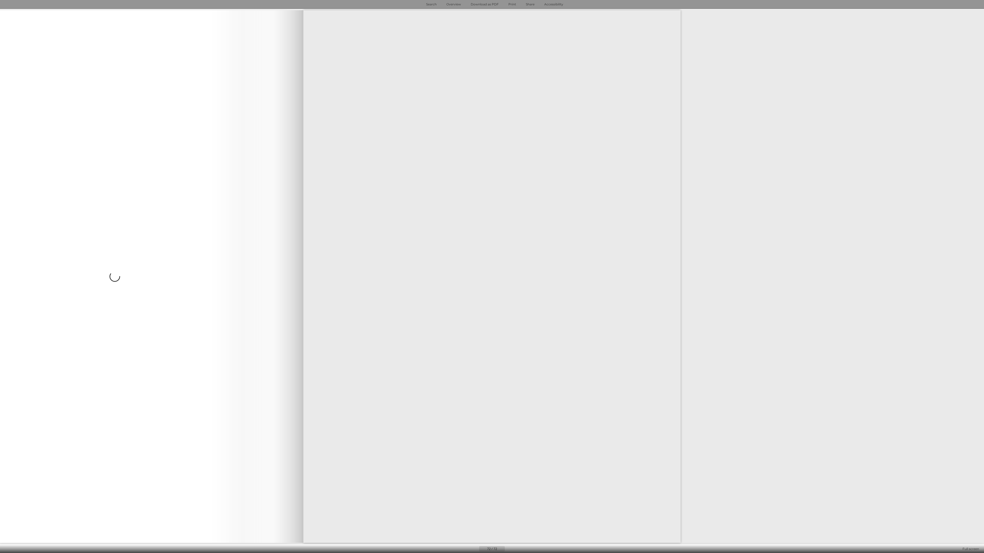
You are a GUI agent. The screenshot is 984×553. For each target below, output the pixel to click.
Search (431, 4)
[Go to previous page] (475, 549)
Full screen (970, 549)
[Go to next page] (151, 276)
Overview (453, 4)
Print (512, 4)
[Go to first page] (467, 549)
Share (530, 4)
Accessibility (553, 4)
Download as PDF (485, 4)
